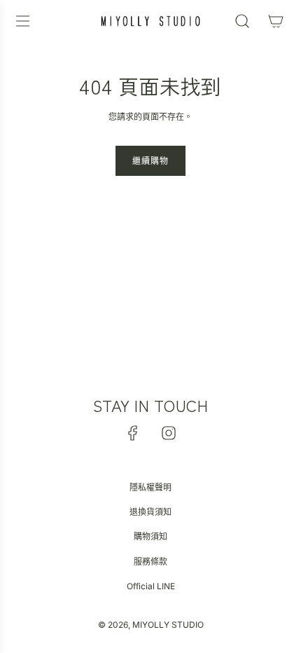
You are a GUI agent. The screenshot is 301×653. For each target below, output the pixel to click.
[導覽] (22, 21)
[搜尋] (242, 21)
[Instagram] (169, 433)
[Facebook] (133, 433)
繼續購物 (150, 161)
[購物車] (276, 21)
